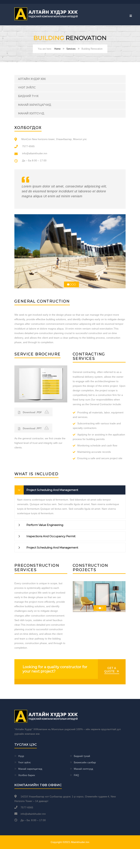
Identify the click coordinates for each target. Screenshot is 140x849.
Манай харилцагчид (34, 104)
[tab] (70, 490)
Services (71, 48)
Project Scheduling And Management (52, 490)
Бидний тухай (82, 756)
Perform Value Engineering (44, 525)
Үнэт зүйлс (27, 87)
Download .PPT (32, 428)
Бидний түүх (28, 96)
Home (57, 48)
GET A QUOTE (110, 669)
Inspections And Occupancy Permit (50, 536)
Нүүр (21, 756)
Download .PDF (32, 412)
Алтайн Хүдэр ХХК (32, 79)
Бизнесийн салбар (85, 762)
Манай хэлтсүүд (31, 113)
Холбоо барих (26, 775)
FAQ (76, 775)
